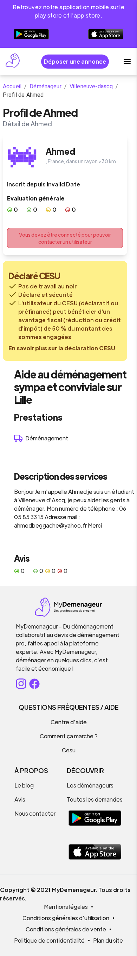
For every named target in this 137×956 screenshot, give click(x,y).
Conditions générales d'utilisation (65, 918)
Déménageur (45, 86)
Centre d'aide (69, 722)
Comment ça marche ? (69, 736)
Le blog (24, 785)
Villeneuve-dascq (91, 86)
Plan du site (108, 940)
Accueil (12, 86)
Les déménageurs (90, 785)
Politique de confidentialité (49, 940)
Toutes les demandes (95, 799)
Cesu (69, 750)
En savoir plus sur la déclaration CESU (61, 348)
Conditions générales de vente (66, 929)
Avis (19, 799)
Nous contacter (35, 813)
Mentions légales (66, 906)
